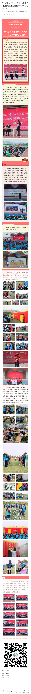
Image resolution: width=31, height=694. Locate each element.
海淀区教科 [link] (9, 691)
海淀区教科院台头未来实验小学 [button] (17, 12)
